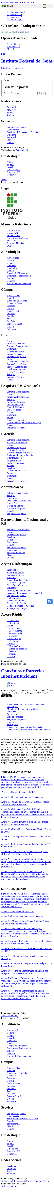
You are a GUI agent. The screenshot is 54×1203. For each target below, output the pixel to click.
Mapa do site (13, 49)
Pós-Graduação (14, 410)
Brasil (10, 6)
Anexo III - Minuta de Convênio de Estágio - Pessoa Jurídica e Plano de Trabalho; (25, 922)
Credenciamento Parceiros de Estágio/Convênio (28, 729)
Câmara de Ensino (15, 351)
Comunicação (13, 129)
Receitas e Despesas (16, 508)
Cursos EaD (12, 233)
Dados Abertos (13, 598)
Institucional (12, 570)
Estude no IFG (13, 172)
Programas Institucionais (18, 397)
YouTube (11, 1173)
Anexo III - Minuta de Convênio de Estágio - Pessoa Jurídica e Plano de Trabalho (25, 803)
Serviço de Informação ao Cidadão (22, 132)
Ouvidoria (11, 135)
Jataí (9, 318)
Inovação (12, 636)
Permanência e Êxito (16, 364)
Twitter (10, 1171)
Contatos (11, 281)
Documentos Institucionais (19, 238)
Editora (11, 643)
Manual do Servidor (16, 552)
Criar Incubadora (14, 458)
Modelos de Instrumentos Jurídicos (22, 709)
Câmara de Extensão (16, 470)
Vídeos (11, 656)
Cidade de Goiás (14, 303)
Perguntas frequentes (16, 127)
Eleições (11, 278)
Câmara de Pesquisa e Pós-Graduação (24, 422)
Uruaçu (10, 326)
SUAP (10, 140)
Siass (9, 555)
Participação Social (15, 575)
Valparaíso (11, 329)
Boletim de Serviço (15, 600)
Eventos (10, 412)
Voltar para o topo (9, 1015)
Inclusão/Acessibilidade (17, 367)
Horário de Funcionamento (19, 283)
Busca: (6, 93)
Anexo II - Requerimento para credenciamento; (22, 916)
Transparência (13, 137)
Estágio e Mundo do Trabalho (20, 455)
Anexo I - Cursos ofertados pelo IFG (18, 792)
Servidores (12, 588)
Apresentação (13, 258)
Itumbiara (11, 316)
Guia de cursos (13, 169)
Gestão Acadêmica (15, 372)
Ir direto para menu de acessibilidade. (18, 2)
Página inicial (21, 150)
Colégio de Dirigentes (17, 273)
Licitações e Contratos (17, 585)
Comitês (10, 270)
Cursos (10, 341)
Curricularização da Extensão (20, 452)
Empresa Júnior (14, 460)
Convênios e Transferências (19, 580)
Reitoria (10, 260)
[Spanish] (23, 32)
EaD (10, 625)
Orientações (12, 706)
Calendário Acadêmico (17, 361)
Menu (4, 179)
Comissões (12, 268)
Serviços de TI (15, 633)
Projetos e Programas (16, 356)
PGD (9, 246)
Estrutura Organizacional (18, 346)
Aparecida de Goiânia (17, 301)
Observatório (14, 646)
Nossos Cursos (13, 230)
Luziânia (11, 321)
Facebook (11, 1166)
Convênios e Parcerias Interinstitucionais (22, 673)
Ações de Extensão (15, 450)
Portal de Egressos (15, 463)
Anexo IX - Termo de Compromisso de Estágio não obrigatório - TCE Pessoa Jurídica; (24, 852)
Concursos (12, 175)
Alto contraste (13, 46)
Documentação (14, 711)
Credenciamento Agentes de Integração (24, 727)
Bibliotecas (13, 623)
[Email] (11, 685)
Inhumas (11, 313)
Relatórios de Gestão (16, 603)
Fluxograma (12, 724)
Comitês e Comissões (16, 420)
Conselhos (11, 265)
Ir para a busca (14, 17)
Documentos (12, 349)
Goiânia (10, 308)
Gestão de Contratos (16, 506)
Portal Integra (14, 638)
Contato (10, 142)
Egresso (10, 164)
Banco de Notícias (15, 243)
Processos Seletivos (16, 343)
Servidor (11, 167)
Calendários (13, 620)
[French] (11, 32)
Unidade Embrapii (15, 407)
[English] (7, 32)
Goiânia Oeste (13, 311)
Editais (10, 359)
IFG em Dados (13, 235)
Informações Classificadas (19, 590)
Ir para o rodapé (15, 19)
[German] (15, 32)
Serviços (11, 374)
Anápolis (11, 298)
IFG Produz (13, 641)
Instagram (11, 1168)
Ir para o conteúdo (16, 12)
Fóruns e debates (14, 354)
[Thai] (27, 32)
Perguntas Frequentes (16, 377)
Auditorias (11, 577)
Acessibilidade (13, 44)
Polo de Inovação (15, 404)
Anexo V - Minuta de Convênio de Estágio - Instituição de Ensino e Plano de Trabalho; (26, 823)
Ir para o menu (14, 14)
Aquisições (12, 503)
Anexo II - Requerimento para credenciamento (22, 797)
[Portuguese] (3, 32)
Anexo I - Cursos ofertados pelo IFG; (18, 911)
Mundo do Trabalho (17, 649)
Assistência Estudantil (17, 442)
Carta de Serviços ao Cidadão (20, 606)
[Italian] (19, 32)
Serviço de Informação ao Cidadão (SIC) (25, 593)
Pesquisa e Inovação (16, 402)
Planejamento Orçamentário (19, 500)
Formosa (11, 306)
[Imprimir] (12, 683)
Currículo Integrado (16, 369)
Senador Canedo (14, 324)
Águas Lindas (13, 295)
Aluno (10, 162)
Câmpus (10, 263)
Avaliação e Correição (17, 608)
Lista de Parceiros (15, 717)
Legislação (12, 714)
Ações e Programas (15, 572)
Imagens (12, 654)
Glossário (11, 722)
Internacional (14, 628)
